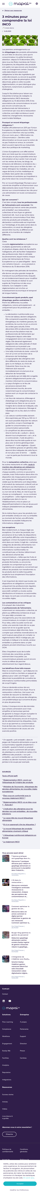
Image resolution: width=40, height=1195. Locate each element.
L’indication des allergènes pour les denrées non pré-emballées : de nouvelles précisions (19, 811)
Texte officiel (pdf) (10, 776)
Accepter (20, 1184)
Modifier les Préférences (19, 1190)
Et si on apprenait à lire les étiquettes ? (19, 825)
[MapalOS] (20, 4)
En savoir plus (28, 1178)
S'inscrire (9, 1134)
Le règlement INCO (11, 842)
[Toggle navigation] (3, 4)
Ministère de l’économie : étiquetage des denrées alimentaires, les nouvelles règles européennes (19, 789)
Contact (5, 989)
